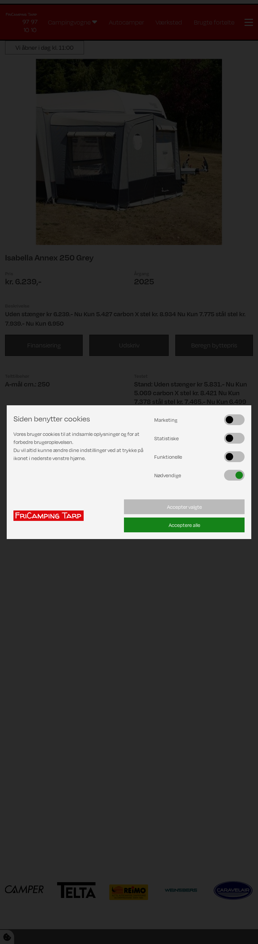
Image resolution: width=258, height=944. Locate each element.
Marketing (165, 419)
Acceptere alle (184, 525)
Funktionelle (168, 456)
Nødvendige (167, 475)
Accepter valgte (184, 506)
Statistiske (166, 438)
